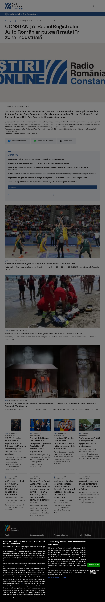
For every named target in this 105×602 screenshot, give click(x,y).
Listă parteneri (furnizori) (57, 577)
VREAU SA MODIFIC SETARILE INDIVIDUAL (93, 572)
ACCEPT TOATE (94, 565)
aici (22, 583)
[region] (52, 570)
